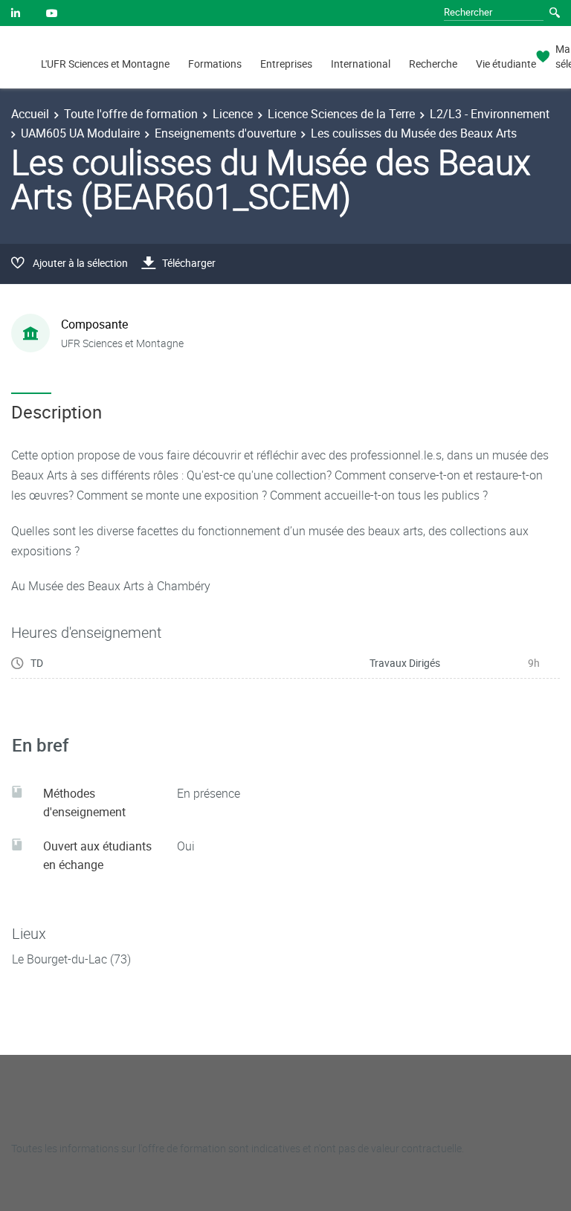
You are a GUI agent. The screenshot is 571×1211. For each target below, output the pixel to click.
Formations (215, 63)
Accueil (30, 114)
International (360, 63)
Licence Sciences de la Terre (341, 114)
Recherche (433, 63)
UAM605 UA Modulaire (80, 133)
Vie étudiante (506, 63)
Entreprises (286, 63)
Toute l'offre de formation (131, 114)
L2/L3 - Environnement (489, 114)
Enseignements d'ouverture (225, 133)
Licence (233, 114)
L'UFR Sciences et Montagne (105, 63)
